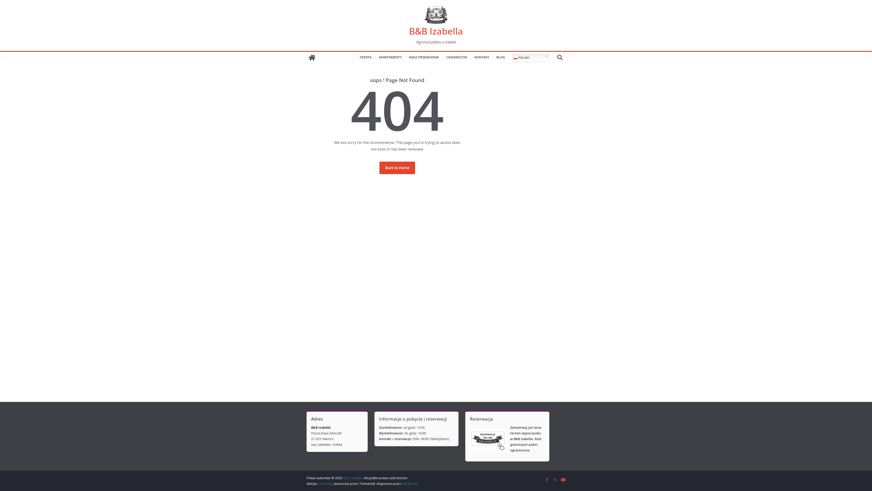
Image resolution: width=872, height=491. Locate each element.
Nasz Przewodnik (424, 57)
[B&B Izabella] (312, 57)
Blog (500, 57)
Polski (523, 58)
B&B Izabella (436, 31)
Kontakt (481, 57)
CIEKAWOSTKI (456, 57)
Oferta (366, 57)
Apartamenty (390, 57)
